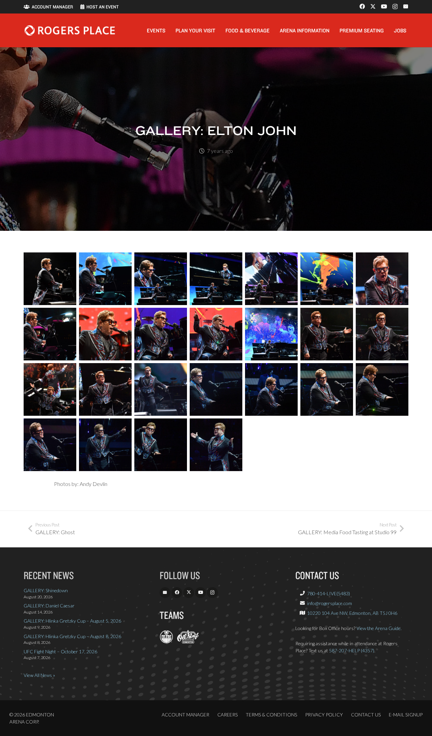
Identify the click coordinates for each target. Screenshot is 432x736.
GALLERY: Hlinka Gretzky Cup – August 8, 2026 (72, 636)
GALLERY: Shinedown (46, 590)
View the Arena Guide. (379, 628)
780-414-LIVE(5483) (328, 593)
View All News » (39, 675)
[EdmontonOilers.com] (166, 642)
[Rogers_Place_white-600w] (70, 30)
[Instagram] (395, 7)
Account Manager (185, 714)
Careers (227, 714)
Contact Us (366, 714)
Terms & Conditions (271, 714)
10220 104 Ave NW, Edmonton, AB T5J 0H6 (352, 613)
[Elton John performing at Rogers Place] (50, 278)
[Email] (405, 6)
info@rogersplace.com (329, 603)
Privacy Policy (324, 714)
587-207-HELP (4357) (351, 650)
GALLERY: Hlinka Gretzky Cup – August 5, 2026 (72, 621)
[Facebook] (362, 6)
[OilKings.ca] (187, 642)
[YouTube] (384, 6)
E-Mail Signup (406, 714)
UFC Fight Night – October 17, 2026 (60, 651)
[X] (373, 6)
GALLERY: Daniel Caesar (49, 605)
